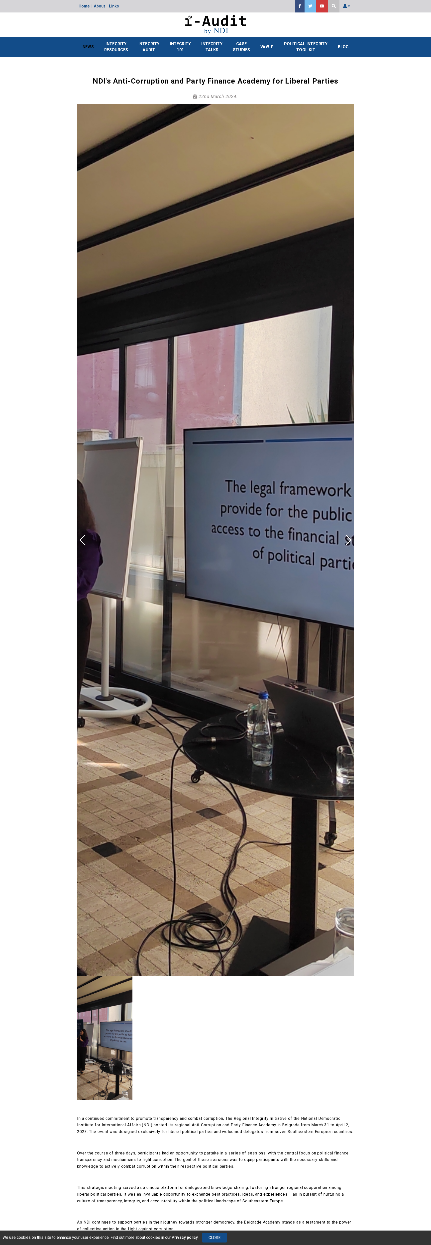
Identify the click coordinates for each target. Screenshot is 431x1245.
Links (114, 6)
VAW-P (267, 46)
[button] (348, 539)
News (88, 46)
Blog (343, 46)
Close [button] (214, 1237)
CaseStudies (241, 46)
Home (84, 6)
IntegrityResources (116, 46)
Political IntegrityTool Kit (306, 46)
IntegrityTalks (211, 46)
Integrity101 (180, 46)
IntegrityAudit (149, 46)
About (99, 6)
